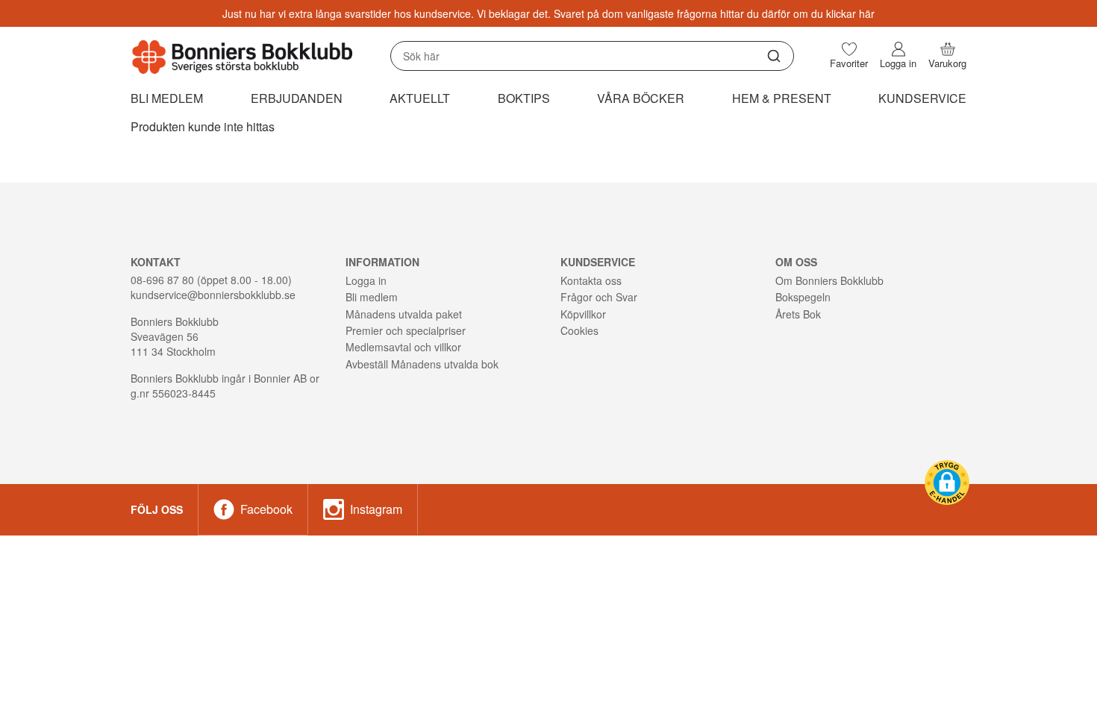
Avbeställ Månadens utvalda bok (422, 363)
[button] (947, 482)
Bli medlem (167, 98)
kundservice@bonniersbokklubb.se (213, 294)
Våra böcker (640, 98)
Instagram (376, 509)
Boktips (524, 98)
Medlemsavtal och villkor (403, 346)
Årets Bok (798, 314)
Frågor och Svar (598, 296)
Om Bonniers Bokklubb (829, 280)
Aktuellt (420, 98)
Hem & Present (781, 98)
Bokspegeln (803, 296)
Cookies (579, 330)
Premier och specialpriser (406, 330)
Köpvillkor (583, 314)
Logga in (366, 280)
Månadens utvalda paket (404, 314)
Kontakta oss (591, 280)
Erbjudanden (297, 98)
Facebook (266, 509)
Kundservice (922, 98)
